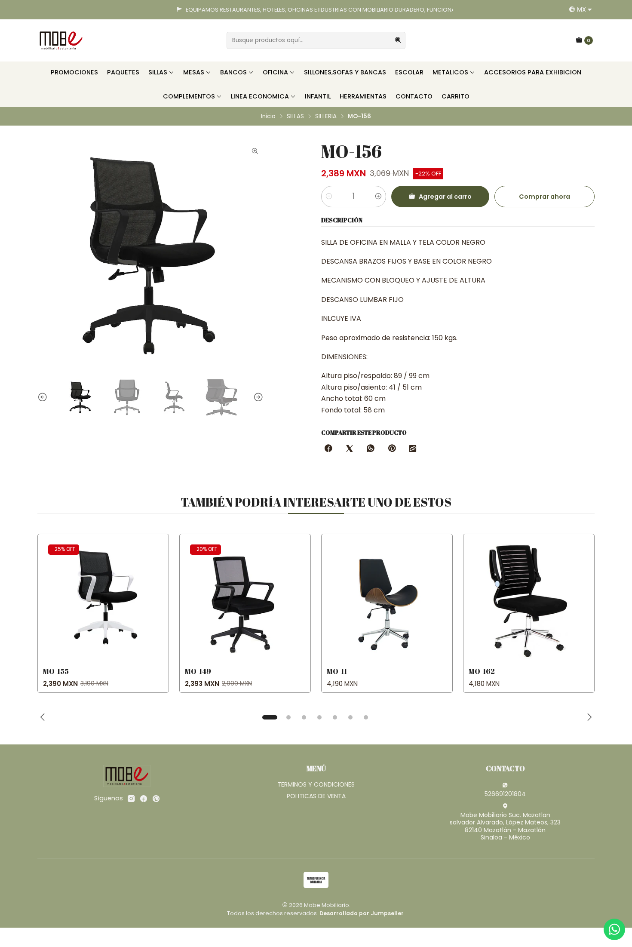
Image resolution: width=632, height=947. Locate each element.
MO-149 (198, 671)
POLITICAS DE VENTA (316, 796)
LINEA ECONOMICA (260, 96)
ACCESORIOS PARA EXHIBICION (532, 72)
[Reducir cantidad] (329, 196)
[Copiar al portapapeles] (412, 449)
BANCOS (233, 72)
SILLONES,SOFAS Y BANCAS (345, 72)
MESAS (193, 72)
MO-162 (482, 671)
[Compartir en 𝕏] (349, 449)
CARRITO (455, 96)
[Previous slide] (43, 397)
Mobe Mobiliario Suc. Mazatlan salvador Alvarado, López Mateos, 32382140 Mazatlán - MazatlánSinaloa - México (505, 826)
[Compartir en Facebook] (328, 449)
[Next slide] (257, 397)
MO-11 (337, 671)
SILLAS (157, 72)
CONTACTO (414, 96)
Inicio (268, 117)
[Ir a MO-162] (529, 599)
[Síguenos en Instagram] (131, 798)
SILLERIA (326, 117)
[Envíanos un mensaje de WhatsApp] (614, 929)
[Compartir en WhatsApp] (370, 449)
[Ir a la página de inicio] (61, 40)
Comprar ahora (544, 196)
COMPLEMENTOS (189, 96)
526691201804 (505, 794)
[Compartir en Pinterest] (391, 449)
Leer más (428, 9)
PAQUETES (123, 72)
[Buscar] (398, 40)
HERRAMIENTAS (363, 96)
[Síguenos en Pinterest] (156, 798)
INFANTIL (318, 96)
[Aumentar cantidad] (378, 196)
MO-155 (56, 671)
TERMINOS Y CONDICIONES (316, 784)
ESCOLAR (409, 72)
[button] (269, 717)
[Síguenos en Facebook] (143, 798)
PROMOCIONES (74, 72)
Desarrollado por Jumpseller (361, 913)
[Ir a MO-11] (387, 599)
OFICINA (275, 72)
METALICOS (450, 72)
